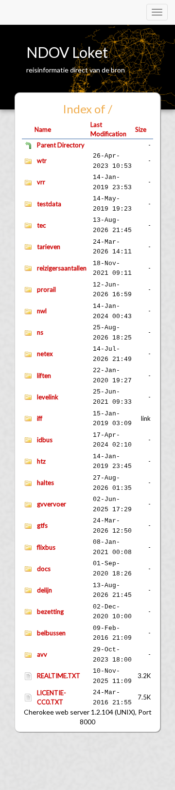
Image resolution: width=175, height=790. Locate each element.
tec (41, 225)
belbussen (51, 633)
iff (39, 418)
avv (42, 654)
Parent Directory (61, 145)
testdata (49, 204)
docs (44, 569)
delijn (44, 590)
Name (43, 129)
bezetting (50, 611)
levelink (47, 397)
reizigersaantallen (62, 268)
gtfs (42, 525)
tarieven (48, 247)
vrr (41, 182)
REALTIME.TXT (58, 676)
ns (40, 332)
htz (41, 461)
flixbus (46, 547)
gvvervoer (51, 504)
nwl (42, 311)
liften (44, 375)
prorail (46, 289)
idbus (44, 440)
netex (45, 354)
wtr (42, 160)
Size (140, 129)
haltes (45, 482)
